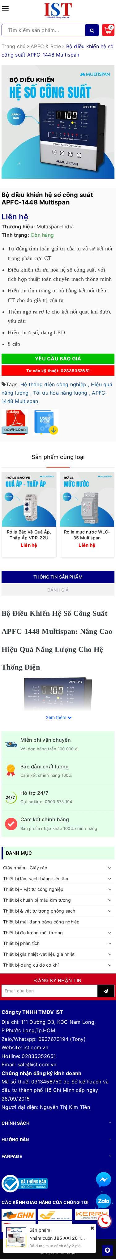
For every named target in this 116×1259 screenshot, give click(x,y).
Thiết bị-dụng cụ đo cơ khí (31, 965)
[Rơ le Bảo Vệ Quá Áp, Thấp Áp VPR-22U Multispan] (29, 499)
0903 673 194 (58, 801)
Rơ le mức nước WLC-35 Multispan (87, 534)
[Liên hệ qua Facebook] (103, 1180)
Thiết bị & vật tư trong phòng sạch (39, 910)
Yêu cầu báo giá (58, 358)
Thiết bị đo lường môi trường (33, 932)
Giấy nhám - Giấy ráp (25, 867)
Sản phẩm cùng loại (58, 457)
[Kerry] (92, 1214)
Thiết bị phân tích (21, 943)
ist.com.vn (36, 1047)
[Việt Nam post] (55, 1214)
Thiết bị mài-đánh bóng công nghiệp (41, 921)
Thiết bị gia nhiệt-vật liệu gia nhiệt (39, 954)
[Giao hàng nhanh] (19, 1214)
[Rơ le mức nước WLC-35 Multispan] (87, 499)
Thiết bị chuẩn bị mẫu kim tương (37, 900)
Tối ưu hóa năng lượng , (61, 393)
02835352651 (39, 1056)
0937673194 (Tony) (62, 1039)
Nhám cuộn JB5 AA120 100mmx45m (67, 1238)
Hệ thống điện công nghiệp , (54, 384)
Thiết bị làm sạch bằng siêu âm (35, 878)
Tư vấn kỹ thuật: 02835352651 (58, 370)
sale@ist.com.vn (37, 1064)
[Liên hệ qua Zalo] (103, 1201)
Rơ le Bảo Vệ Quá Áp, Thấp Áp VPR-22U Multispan (29, 535)
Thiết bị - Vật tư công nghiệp (33, 889)
